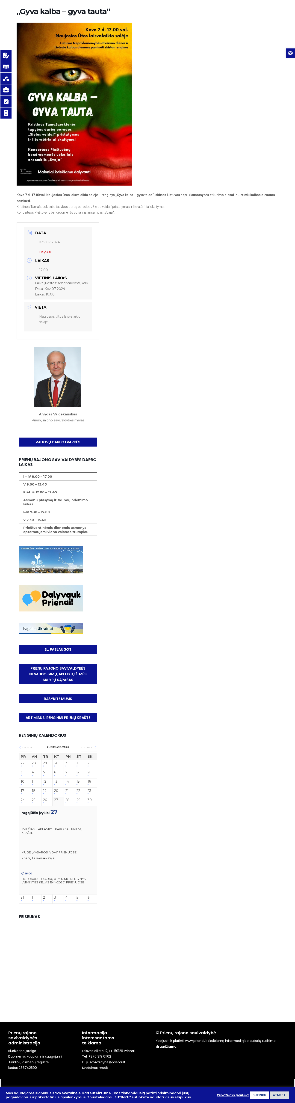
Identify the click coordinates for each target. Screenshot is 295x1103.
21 (67, 791)
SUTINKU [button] (259, 1095)
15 (78, 782)
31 (67, 763)
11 (33, 782)
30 (56, 763)
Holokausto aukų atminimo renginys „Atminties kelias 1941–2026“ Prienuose (53, 880)
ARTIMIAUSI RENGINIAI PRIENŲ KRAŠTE (58, 717)
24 (23, 800)
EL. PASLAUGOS (57, 649)
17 (22, 791)
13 (55, 782)
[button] (290, 53)
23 (89, 791)
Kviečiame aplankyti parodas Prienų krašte (52, 831)
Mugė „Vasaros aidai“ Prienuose (49, 852)
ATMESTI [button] (279, 1095)
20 (56, 791)
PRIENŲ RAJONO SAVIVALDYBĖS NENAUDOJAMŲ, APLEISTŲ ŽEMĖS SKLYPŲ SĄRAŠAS (58, 674)
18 (33, 791)
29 (45, 763)
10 (22, 782)
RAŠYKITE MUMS (58, 698)
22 (78, 791)
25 (33, 800)
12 (44, 782)
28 (34, 763)
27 (23, 763)
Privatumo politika (233, 1095)
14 (67, 782)
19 (45, 791)
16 (89, 782)
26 (45, 800)
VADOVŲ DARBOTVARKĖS (57, 442)
